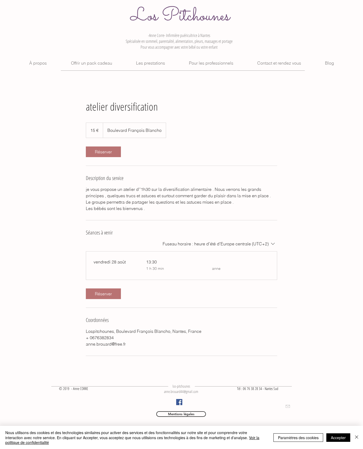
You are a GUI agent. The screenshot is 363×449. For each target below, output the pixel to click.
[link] (103, 151)
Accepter (338, 437)
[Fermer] (356, 437)
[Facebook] (179, 402)
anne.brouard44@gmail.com (181, 391)
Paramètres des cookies (298, 437)
